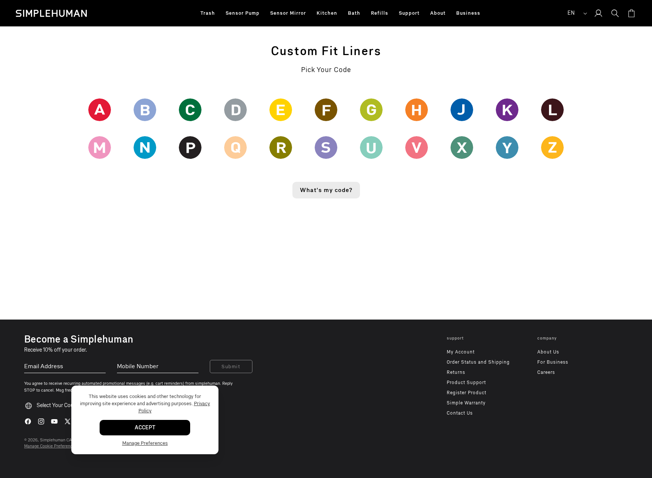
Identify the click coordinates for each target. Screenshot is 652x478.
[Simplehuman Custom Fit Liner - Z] (552, 147)
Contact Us (460, 413)
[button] (207, 13)
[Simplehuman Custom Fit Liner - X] (462, 147)
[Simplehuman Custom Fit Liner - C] (190, 109)
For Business (552, 362)
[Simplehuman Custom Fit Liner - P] (190, 147)
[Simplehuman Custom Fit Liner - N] (145, 147)
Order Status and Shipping (478, 362)
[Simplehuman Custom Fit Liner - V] (416, 147)
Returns (456, 372)
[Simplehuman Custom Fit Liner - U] (371, 147)
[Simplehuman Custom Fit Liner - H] (416, 109)
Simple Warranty (466, 403)
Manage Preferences (145, 443)
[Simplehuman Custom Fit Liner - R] (280, 147)
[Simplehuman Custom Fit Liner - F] (326, 109)
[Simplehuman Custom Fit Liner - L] (552, 109)
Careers (546, 372)
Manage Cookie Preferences (50, 446)
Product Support (466, 382)
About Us (548, 352)
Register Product (466, 392)
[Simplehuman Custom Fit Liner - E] (280, 109)
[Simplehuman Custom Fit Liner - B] (145, 109)
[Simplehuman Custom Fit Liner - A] (99, 109)
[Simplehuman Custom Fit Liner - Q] (235, 147)
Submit (231, 366)
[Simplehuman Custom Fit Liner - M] (99, 147)
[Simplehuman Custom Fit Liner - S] (326, 147)
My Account (461, 352)
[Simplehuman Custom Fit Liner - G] (371, 109)
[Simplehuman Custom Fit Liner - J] (462, 109)
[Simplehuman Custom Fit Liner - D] (235, 109)
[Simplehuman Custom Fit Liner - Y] (507, 147)
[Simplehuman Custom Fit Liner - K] (507, 109)
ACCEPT (145, 427)
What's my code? (326, 190)
